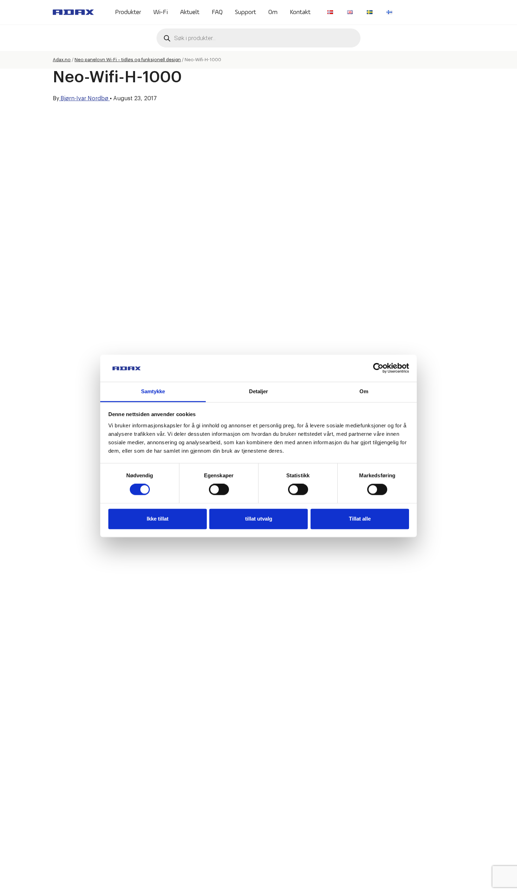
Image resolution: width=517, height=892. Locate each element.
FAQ (217, 12)
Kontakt (300, 12)
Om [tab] (363, 391)
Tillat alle (360, 519)
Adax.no (62, 59)
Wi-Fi (160, 12)
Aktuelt (189, 12)
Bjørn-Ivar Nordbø (84, 98)
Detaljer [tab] (258, 391)
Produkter (128, 12)
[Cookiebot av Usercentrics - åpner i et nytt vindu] (378, 368)
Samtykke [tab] (153, 391)
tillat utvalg (258, 519)
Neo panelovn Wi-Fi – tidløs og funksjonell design (128, 59)
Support (245, 12)
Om (272, 12)
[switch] (219, 489)
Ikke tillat (157, 519)
